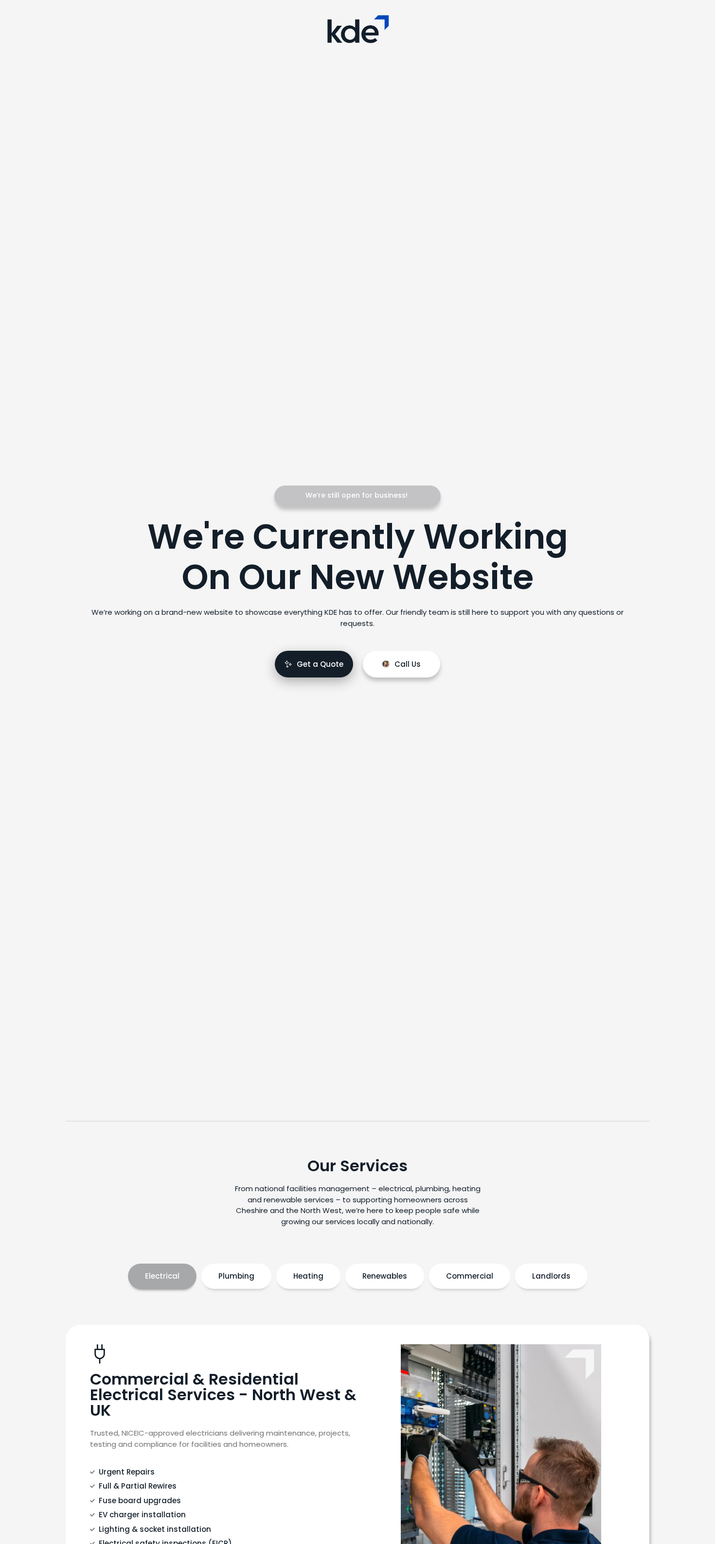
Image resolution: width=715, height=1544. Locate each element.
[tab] (162, 1276)
